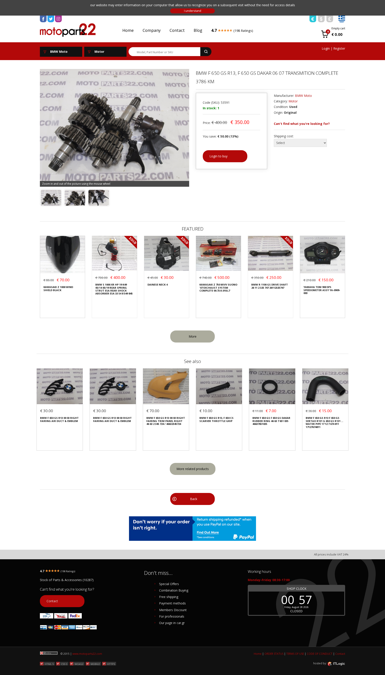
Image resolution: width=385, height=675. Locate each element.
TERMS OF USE (295, 654)
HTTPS (111, 663)
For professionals (171, 616)
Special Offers (169, 584)
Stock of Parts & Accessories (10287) (67, 580)
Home (128, 30)
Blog (198, 30)
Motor (293, 101)
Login (326, 48)
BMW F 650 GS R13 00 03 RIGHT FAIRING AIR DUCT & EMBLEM (59, 419)
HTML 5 (49, 663)
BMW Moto (303, 95)
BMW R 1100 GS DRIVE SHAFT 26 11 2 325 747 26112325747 (269, 286)
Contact (177, 30)
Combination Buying (173, 590)
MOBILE (95, 663)
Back (193, 499)
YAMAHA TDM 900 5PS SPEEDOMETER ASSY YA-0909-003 (321, 290)
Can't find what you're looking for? (302, 124)
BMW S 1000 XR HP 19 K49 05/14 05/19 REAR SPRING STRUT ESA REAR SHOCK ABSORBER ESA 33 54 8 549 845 (114, 289)
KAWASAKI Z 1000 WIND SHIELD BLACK (58, 289)
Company (152, 30)
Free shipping (168, 597)
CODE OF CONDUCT (319, 654)
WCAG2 (79, 663)
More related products (192, 469)
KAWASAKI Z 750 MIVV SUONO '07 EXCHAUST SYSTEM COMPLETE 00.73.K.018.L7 (218, 287)
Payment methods (172, 603)
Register (339, 48)
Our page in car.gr (172, 623)
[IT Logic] (336, 663)
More (193, 336)
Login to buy (218, 156)
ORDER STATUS (273, 654)
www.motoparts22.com (87, 654)
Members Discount (173, 610)
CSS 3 (64, 663)
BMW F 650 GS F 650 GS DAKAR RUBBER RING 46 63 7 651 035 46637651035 (271, 420)
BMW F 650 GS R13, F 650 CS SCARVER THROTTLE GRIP (216, 419)
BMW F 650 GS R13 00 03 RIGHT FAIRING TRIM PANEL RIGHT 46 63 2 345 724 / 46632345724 (165, 420)
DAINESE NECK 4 (157, 284)
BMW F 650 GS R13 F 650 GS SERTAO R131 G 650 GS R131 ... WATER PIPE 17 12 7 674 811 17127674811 (324, 422)
